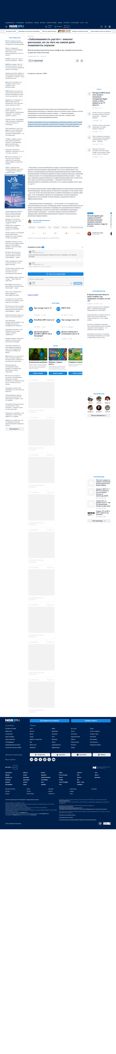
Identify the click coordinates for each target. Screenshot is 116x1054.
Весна (31, 652)
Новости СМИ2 (33, 295)
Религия (73, 663)
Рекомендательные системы (66, 735)
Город (31, 655)
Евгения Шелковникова (41, 220)
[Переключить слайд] (81, 354)
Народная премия (95, 663)
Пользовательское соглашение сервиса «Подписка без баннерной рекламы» (77, 738)
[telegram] (31, 677)
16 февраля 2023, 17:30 (33, 56)
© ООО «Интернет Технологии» (13, 741)
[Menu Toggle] (6, 26)
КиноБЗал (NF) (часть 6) (44, 320)
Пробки (58, 26)
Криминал (55, 649)
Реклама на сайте (10, 646)
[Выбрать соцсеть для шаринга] (81, 60)
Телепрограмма (51, 22)
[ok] (40, 677)
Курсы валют (75, 22)
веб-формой (33, 733)
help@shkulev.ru (16, 733)
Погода (36, 22)
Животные (33, 663)
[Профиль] (110, 26)
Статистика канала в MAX (13, 665)
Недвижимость (10, 22)
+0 (76, 259)
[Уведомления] (106, 26)
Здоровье (33, 665)
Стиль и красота (95, 649)
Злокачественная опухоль (77, 227)
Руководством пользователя (66, 724)
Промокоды (20, 22)
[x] (49, 677)
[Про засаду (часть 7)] (31, 311)
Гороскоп (66, 22)
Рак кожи (64, 227)
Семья (73, 665)
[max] (44, 677)
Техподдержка (9, 660)
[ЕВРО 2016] (58, 311)
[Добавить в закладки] (77, 60)
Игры (82, 22)
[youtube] (53, 677)
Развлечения (75, 660)
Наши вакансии (10, 657)
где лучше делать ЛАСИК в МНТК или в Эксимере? (43, 334)
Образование (56, 665)
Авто (31, 646)
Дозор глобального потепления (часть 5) (70, 333)
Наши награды (9, 655)
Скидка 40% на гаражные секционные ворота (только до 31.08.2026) (13, 227)
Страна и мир (94, 652)
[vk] (36, 677)
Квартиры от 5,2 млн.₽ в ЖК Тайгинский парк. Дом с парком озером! (13, 221)
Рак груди (56, 227)
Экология (93, 655)
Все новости (14, 38)
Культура (54, 652)
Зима (53, 646)
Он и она (73, 646)
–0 (81, 259)
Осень (73, 649)
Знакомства (29, 22)
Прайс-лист (8, 649)
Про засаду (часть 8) (70, 320)
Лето (53, 655)
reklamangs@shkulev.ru (64, 719)
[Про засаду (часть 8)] (58, 323)
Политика (74, 652)
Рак (49, 227)
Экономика (93, 657)
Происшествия (75, 655)
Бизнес (32, 649)
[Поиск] (101, 26)
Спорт (92, 646)
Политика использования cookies (67, 733)
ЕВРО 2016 (65, 308)
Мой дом (54, 657)
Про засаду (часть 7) (42, 308)
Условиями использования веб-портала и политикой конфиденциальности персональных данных (83, 727)
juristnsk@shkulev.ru (44, 731)
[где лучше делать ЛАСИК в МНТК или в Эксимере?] (31, 335)
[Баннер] (64, 31)
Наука (53, 660)
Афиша (60, 22)
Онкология (32, 227)
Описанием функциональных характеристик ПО (70, 726)
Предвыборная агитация (12, 663)
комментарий (37, 61)
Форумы (42, 22)
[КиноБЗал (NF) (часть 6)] (31, 323)
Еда (31, 660)
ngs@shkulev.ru (24, 730)
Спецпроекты (94, 660)
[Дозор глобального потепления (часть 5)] (58, 335)
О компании (9, 652)
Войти (33, 284)
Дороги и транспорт (36, 657)
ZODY (86, 22)
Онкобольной (41, 227)
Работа (73, 657)
